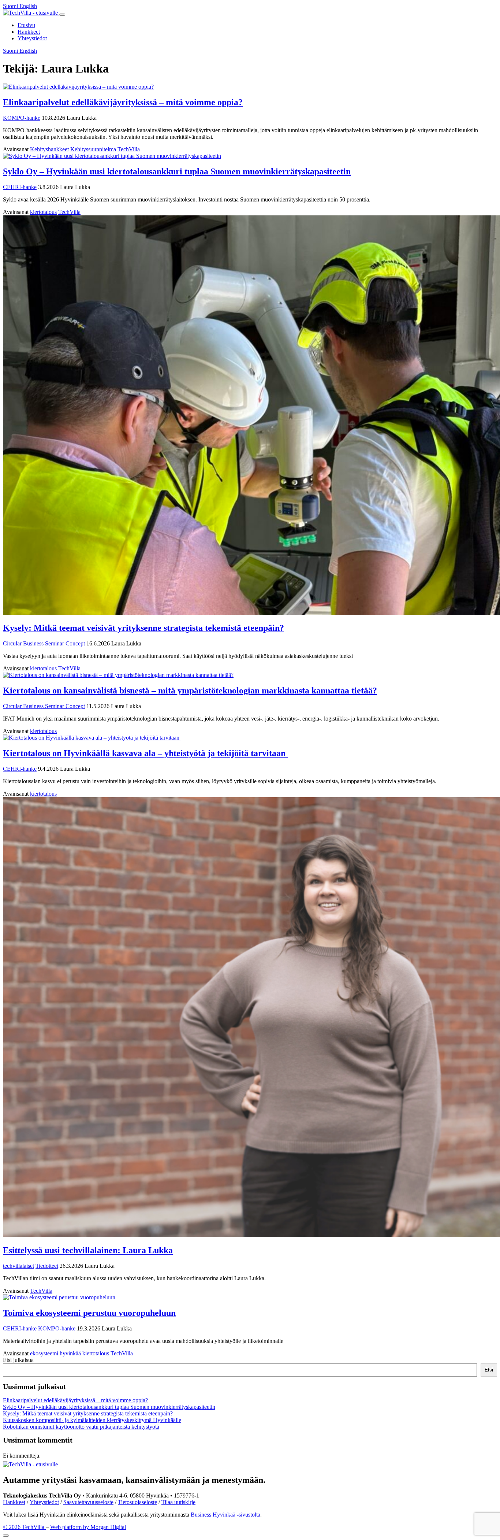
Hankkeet (29, 32)
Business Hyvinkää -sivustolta (225, 1514)
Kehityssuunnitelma (93, 149)
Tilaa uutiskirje (178, 1502)
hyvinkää (70, 1353)
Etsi (489, 1370)
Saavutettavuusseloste (88, 1502)
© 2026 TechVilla (24, 1527)
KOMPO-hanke (21, 118)
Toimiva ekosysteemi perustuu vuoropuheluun (89, 1313)
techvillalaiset (18, 1266)
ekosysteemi (44, 1353)
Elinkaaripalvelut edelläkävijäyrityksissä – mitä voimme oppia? (123, 102)
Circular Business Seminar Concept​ (44, 643)
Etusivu (26, 25)
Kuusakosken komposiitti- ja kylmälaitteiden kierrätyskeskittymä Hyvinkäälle (92, 1420)
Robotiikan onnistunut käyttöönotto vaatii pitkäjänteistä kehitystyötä (81, 1427)
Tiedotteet (47, 1266)
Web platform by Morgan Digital (88, 1527)
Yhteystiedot (32, 38)
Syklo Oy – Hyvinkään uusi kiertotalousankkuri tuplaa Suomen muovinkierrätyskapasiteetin (177, 171)
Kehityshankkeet (49, 149)
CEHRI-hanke (20, 187)
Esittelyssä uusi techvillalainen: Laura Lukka (88, 1250)
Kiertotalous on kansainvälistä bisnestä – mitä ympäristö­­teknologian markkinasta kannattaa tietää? (190, 690)
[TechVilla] (31, 13)
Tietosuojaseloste (137, 1502)
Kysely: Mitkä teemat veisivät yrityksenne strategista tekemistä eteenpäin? (143, 628)
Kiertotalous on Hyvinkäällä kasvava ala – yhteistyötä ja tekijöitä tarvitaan (145, 753)
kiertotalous (43, 212)
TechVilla (128, 149)
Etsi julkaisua (18, 1360)
